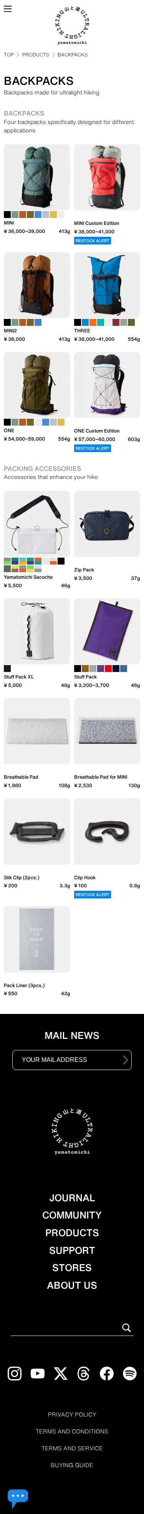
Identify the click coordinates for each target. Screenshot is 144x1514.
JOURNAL (72, 1197)
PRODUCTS (35, 54)
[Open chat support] (18, 1499)
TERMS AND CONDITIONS (72, 1431)
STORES (72, 1267)
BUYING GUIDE (72, 1465)
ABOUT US (72, 1285)
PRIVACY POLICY (72, 1414)
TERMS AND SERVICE (72, 1448)
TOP (9, 54)
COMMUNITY (72, 1215)
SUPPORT (72, 1250)
